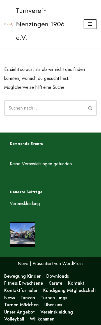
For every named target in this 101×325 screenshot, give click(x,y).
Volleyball (14, 319)
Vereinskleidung (25, 203)
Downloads (57, 276)
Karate (55, 283)
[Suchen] (90, 108)
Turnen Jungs (54, 297)
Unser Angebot (19, 312)
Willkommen (42, 319)
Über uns (53, 304)
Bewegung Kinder (22, 276)
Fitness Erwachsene (23, 283)
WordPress (73, 263)
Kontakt (76, 283)
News (9, 297)
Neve (23, 263)
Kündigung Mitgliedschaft (69, 290)
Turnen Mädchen (21, 304)
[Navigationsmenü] (90, 24)
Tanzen (27, 297)
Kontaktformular (21, 290)
